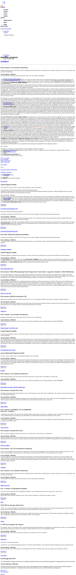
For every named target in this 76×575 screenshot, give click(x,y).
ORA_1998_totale (5, 162)
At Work (6, 32)
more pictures (4, 164)
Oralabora (5, 61)
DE (4, 3)
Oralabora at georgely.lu (6, 172)
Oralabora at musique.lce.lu (7, 174)
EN (4, 1)
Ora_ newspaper (4, 159)
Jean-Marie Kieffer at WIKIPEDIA (9, 169)
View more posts (4, 571)
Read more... (4, 204)
